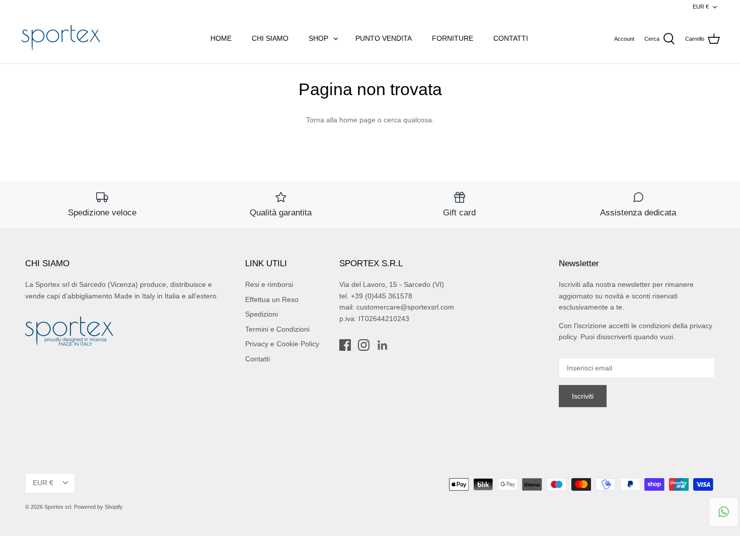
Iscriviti (583, 396)
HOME (221, 38)
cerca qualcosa (408, 120)
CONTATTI (510, 38)
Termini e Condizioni (277, 329)
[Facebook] (345, 345)
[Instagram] (363, 345)
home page (357, 120)
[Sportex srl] (60, 38)
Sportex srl (57, 507)
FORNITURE (452, 38)
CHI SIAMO (270, 38)
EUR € (701, 7)
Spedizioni (261, 314)
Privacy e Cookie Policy (282, 344)
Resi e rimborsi (269, 284)
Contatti (257, 359)
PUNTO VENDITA (383, 38)
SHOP (318, 38)
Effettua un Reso (272, 299)
